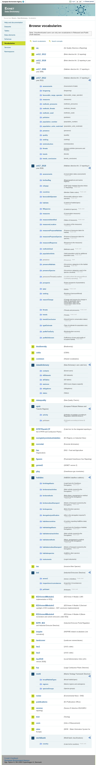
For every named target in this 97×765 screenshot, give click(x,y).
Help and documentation (13, 22)
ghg (38, 471)
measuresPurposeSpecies (52, 237)
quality (45, 135)
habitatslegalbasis (49, 527)
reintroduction (48, 144)
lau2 (38, 653)
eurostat (40, 444)
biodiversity (41, 347)
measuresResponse (50, 243)
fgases (39, 459)
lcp (37, 668)
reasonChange (48, 300)
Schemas (7, 39)
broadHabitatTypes (49, 680)
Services (7, 47)
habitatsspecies (48, 553)
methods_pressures (50, 104)
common (40, 359)
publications (41, 702)
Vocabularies (9, 43)
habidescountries (49, 521)
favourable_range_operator (52, 95)
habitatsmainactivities (51, 534)
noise (38, 696)
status (45, 393)
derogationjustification (51, 515)
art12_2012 (41, 54)
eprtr (38, 406)
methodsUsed (48, 249)
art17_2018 (41, 166)
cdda (38, 353)
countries (46, 192)
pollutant (46, 589)
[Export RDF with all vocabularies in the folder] (89, 80)
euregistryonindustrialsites (48, 438)
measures (46, 99)
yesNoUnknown (48, 338)
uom (38, 723)
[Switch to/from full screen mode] (80, 1)
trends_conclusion (49, 158)
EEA (14, 1)
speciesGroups (48, 688)
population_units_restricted (53, 126)
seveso (39, 708)
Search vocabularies (39, 41)
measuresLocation (49, 224)
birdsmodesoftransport (51, 503)
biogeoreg (46, 91)
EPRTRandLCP (43, 429)
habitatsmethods (49, 540)
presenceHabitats (49, 264)
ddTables (46, 380)
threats (45, 148)
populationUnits (48, 253)
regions (45, 684)
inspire (39, 632)
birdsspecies (47, 509)
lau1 (38, 647)
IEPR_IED (40, 623)
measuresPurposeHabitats (52, 230)
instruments (47, 559)
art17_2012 (41, 78)
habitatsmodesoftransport (52, 547)
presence (46, 131)
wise (38, 729)
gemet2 (39, 465)
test (38, 717)
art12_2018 (41, 61)
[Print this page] (77, 1)
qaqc (44, 289)
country (45, 744)
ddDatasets (47, 375)
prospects (46, 283)
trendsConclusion (49, 319)
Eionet (14, 18)
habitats (45, 203)
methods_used (48, 113)
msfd (38, 674)
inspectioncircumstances (52, 583)
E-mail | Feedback (11, 758)
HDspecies (46, 209)
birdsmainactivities (50, 489)
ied (37, 573)
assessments (47, 86)
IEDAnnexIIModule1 (45, 597)
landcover (40, 640)
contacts (46, 371)
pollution (46, 117)
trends (45, 154)
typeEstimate (47, 325)
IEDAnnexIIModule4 (45, 614)
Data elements (9, 35)
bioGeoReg (47, 180)
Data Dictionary (22, 18)
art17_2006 (41, 69)
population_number (50, 122)
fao (37, 450)
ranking (45, 140)
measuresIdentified (50, 220)
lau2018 (39, 659)
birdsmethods (48, 496)
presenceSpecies (49, 270)
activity (45, 415)
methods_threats (49, 108)
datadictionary (42, 365)
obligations (47, 388)
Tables (6, 31)
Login (73, 1)
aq (37, 48)
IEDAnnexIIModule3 (45, 605)
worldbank (41, 738)
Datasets (7, 27)
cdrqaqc (46, 186)
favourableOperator (50, 197)
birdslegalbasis (48, 483)
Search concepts (57, 41)
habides (39, 478)
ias (37, 566)
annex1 (45, 578)
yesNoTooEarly (48, 331)
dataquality (41, 400)
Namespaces (9, 51)
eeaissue (46, 384)
